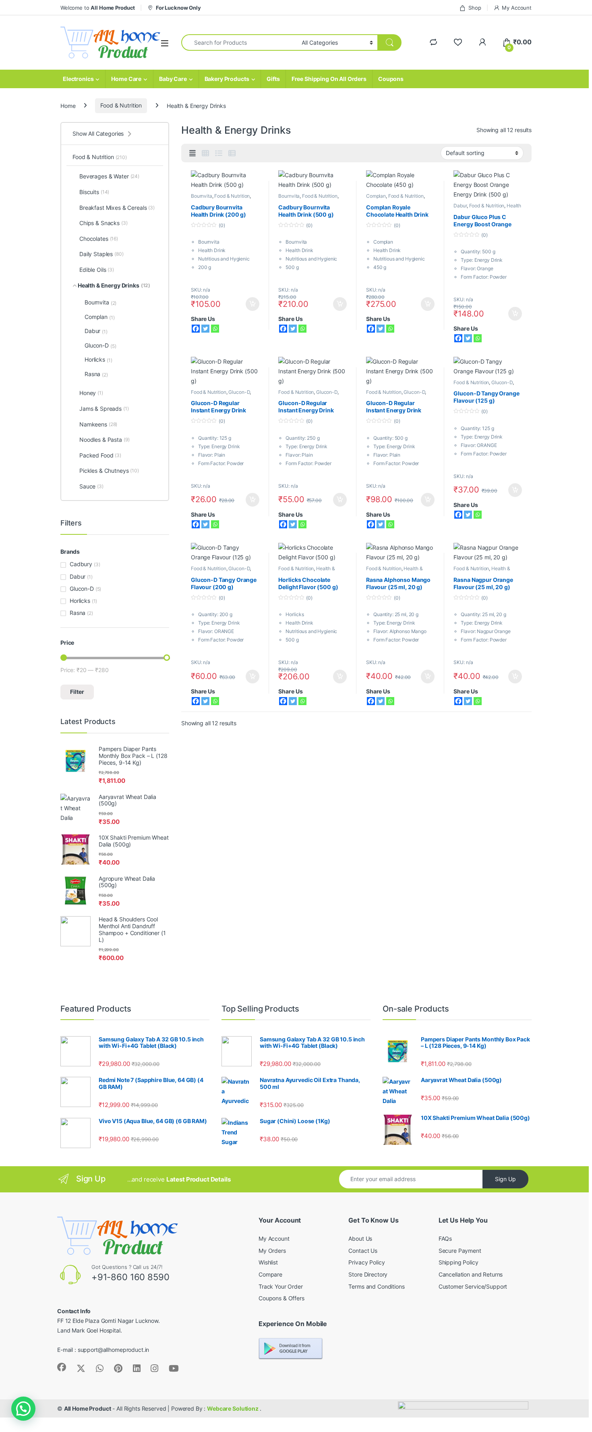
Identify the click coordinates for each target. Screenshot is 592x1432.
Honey (91, 392)
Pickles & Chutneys (109, 470)
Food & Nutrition (121, 105)
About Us (360, 1238)
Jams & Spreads (104, 408)
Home (67, 105)
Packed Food (100, 455)
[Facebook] (196, 329)
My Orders (272, 1250)
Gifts (273, 78)
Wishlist (268, 1262)
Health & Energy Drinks (487, 208)
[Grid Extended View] (192, 153)
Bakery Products (227, 78)
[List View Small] (232, 153)
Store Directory (367, 1274)
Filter (77, 691)
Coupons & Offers (281, 1298)
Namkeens (98, 424)
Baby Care (173, 78)
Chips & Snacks (103, 222)
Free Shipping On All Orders (329, 78)
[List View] (218, 153)
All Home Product (87, 1408)
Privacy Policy (366, 1262)
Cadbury (81, 564)
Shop (474, 7)
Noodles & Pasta (104, 439)
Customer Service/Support (473, 1286)
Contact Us (362, 1250)
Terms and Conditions (376, 1286)
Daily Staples (101, 253)
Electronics (78, 78)
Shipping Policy (458, 1262)
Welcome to (97, 7)
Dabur (459, 206)
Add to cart (252, 304)
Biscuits (94, 191)
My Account (517, 7)
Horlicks (98, 359)
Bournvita (201, 196)
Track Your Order (281, 1286)
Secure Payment (460, 1250)
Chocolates (98, 238)
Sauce (91, 486)
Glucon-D (239, 392)
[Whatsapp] (215, 329)
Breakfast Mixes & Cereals (117, 207)
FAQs (445, 1238)
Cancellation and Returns (471, 1274)
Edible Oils (96, 269)
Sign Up (505, 1178)
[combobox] (239, 42)
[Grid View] (205, 153)
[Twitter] (205, 329)
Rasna (96, 374)
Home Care (126, 78)
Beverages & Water (109, 176)
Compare (270, 1274)
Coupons (391, 78)
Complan (376, 196)
